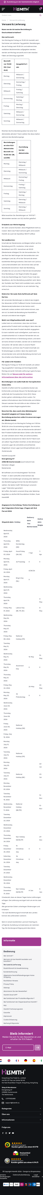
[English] (9, 1060)
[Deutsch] (25, 1060)
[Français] (17, 1060)
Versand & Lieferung (12, 965)
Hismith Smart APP (10, 995)
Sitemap (7, 988)
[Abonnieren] (38, 1048)
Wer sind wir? (8, 956)
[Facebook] (3, 1133)
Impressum (8, 1016)
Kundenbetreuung (10, 972)
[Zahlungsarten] (6, 1185)
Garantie (7, 1012)
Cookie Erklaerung (10, 1020)
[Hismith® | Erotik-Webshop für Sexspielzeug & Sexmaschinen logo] (21, 10)
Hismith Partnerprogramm (13, 1009)
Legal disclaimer (36, 1175)
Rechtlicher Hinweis (11, 981)
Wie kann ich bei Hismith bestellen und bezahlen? (18, 960)
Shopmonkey (35, 1171)
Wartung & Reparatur (11, 1023)
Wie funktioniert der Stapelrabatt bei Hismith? (20, 1002)
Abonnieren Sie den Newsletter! (15, 991)
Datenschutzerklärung (21, 1175)
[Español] (34, 1060)
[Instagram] (6, 1133)
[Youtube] (13, 1133)
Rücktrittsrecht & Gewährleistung (16, 968)
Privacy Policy (9, 984)
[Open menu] (3, 9)
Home (4, 20)
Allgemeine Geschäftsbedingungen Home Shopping (19, 976)
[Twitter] (9, 1133)
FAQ (5, 1005)
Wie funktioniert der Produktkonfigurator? (19, 998)
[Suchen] (40, 15)
